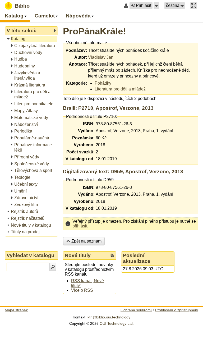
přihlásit (79, 226)
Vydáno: (86, 131)
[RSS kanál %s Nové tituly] (112, 255)
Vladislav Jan (100, 57)
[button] (156, 5)
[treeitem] (32, 39)
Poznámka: (83, 138)
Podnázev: (76, 50)
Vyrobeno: (84, 145)
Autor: (80, 57)
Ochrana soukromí (136, 310)
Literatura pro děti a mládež (120, 89)
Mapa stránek (16, 310)
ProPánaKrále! (94, 31)
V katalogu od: (80, 159)
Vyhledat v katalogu (30, 255)
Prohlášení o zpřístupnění (176, 310)
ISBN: (89, 124)
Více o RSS (82, 290)
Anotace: (78, 64)
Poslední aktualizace (136, 258)
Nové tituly (78, 255)
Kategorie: (76, 83)
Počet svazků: (80, 152)
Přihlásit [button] (143, 5)
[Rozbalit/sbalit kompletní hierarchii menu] (54, 30)
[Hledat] (52, 267)
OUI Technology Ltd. (117, 323)
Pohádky (103, 83)
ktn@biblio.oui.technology (108, 317)
